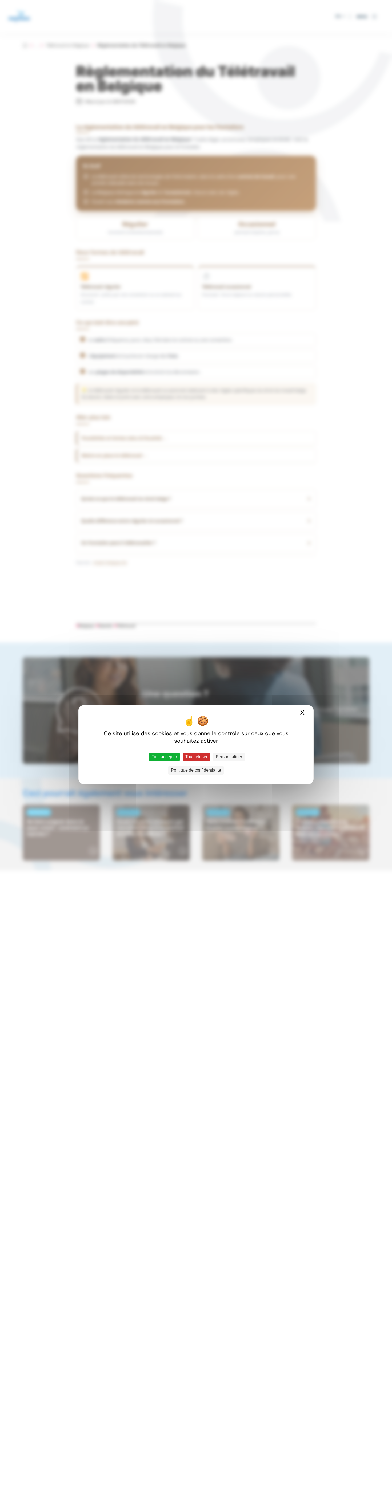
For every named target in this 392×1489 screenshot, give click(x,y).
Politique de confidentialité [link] (196, 770)
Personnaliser (229, 757)
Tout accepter (164, 757)
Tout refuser (196, 757)
